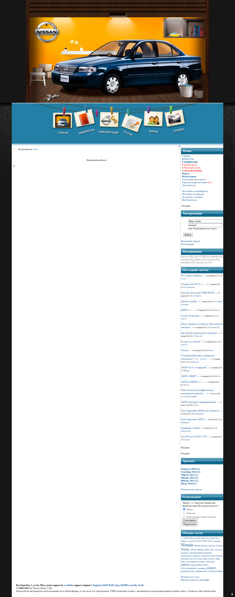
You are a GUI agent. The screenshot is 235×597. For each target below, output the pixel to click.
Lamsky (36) (213, 259)
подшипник (201, 568)
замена (185, 564)
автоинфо (204, 579)
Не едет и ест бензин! (190, 341)
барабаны (196, 556)
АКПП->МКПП (188, 376)
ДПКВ (206, 550)
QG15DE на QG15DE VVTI (194, 436)
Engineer (97, 585)
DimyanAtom (186, 431)
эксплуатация (215, 571)
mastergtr (217, 541)
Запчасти (218, 550)
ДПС (212, 550)
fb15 (217, 538)
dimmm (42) (217, 256)
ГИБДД (200, 550)
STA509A (219, 546)
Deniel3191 (216, 327)
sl (31, 585)
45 (203, 359)
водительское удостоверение (211, 556)
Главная (186, 155)
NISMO (124, 585)
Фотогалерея (189, 176)
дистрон (211, 559)
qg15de (211, 546)
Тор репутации (189, 182)
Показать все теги (190, 577)
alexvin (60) (187, 256)
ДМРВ (184, 310)
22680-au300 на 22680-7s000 (194, 538)
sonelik (133, 585)
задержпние (209, 562)
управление (201, 571)
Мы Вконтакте (189, 200)
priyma (183, 279)
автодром (184, 553)
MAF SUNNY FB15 (204, 541)
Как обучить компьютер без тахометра (198, 333)
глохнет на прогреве (190, 315)
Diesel (212, 538)
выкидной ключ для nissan (191, 559)
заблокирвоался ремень (195, 562)
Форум (185, 173)
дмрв (217, 559)
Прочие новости (189, 579)
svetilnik (68, 585)
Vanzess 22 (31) (204, 262)
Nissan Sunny (201, 545)
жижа (183, 562)
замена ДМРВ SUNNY (199, 565)
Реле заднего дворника (191, 275)
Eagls (188, 371)
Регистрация (187, 244)
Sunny (185, 549)
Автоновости (189, 185)
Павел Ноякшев (191, 397)
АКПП (193, 550)
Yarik (141, 585)
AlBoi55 (198, 296)
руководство (187, 571)
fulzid (188, 440)
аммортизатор (186, 556)
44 (201, 359)
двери (205, 559)
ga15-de (193, 541)
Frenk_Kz (198, 336)
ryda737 (184, 319)
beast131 (184, 345)
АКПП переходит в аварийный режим (198, 402)
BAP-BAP (108, 585)
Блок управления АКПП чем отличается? (200, 410)
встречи (201, 179)
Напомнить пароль (190, 241)
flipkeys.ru (185, 541)
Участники (187, 179)
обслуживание (188, 568)
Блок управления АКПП (192, 419)
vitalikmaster (190, 287)
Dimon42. (216, 310)
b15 (207, 538)
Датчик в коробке (189, 301)
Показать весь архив (191, 489)
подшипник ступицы (190, 428)
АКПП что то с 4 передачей (194, 367)
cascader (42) (187, 259)
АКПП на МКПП (189, 382)
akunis (211, 350)
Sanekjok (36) (188, 262)
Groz (35, 149)
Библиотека (188, 158)
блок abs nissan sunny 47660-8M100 (197, 293)
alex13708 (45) (201, 256)
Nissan (187, 544)
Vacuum (184, 350)
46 (205, 359)
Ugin (116, 585)
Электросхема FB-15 (190, 284)
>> (204, 284)
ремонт (211, 567)
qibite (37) (200, 259)
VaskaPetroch (194, 362)
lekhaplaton (200, 414)
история (202, 182)
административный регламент (200, 553)
